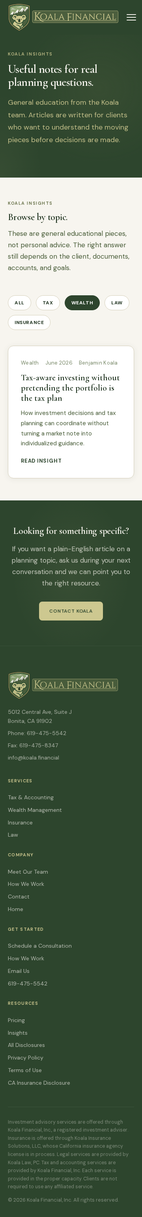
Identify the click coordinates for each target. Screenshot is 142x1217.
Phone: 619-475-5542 (37, 733)
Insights (18, 1032)
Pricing (16, 1020)
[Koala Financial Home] (63, 17)
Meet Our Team (28, 871)
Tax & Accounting (31, 797)
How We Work (26, 883)
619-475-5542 (27, 983)
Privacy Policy (25, 1057)
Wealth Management (35, 809)
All (19, 303)
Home (15, 909)
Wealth (82, 303)
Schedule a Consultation (40, 945)
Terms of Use (25, 1070)
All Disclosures (26, 1044)
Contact (19, 896)
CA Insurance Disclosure (39, 1082)
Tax (48, 303)
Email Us (19, 970)
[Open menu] (131, 17)
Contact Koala (71, 611)
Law (117, 303)
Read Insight (41, 461)
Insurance (29, 322)
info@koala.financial (33, 757)
